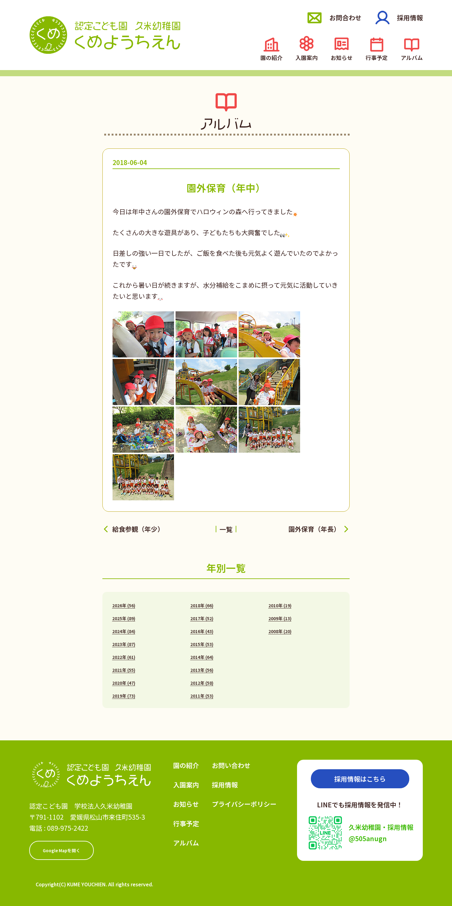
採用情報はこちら (360, 778)
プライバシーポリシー (244, 804)
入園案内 (306, 57)
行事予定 (377, 57)
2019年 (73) (123, 696)
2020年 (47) (123, 683)
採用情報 (410, 17)
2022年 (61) (123, 657)
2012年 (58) (201, 683)
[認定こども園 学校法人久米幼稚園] (105, 34)
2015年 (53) (201, 644)
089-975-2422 (67, 828)
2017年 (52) (201, 618)
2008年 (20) (279, 631)
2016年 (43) (201, 631)
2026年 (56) (123, 605)
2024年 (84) (123, 631)
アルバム (412, 57)
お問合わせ (345, 17)
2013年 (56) (201, 670)
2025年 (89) (123, 618)
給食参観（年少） (138, 529)
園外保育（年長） (314, 529)
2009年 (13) (279, 618)
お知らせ (342, 57)
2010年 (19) (279, 605)
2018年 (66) (201, 605)
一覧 (226, 529)
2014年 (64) (201, 657)
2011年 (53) (201, 696)
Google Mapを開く (61, 850)
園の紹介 (271, 57)
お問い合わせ (231, 765)
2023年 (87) (123, 644)
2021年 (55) (123, 670)
